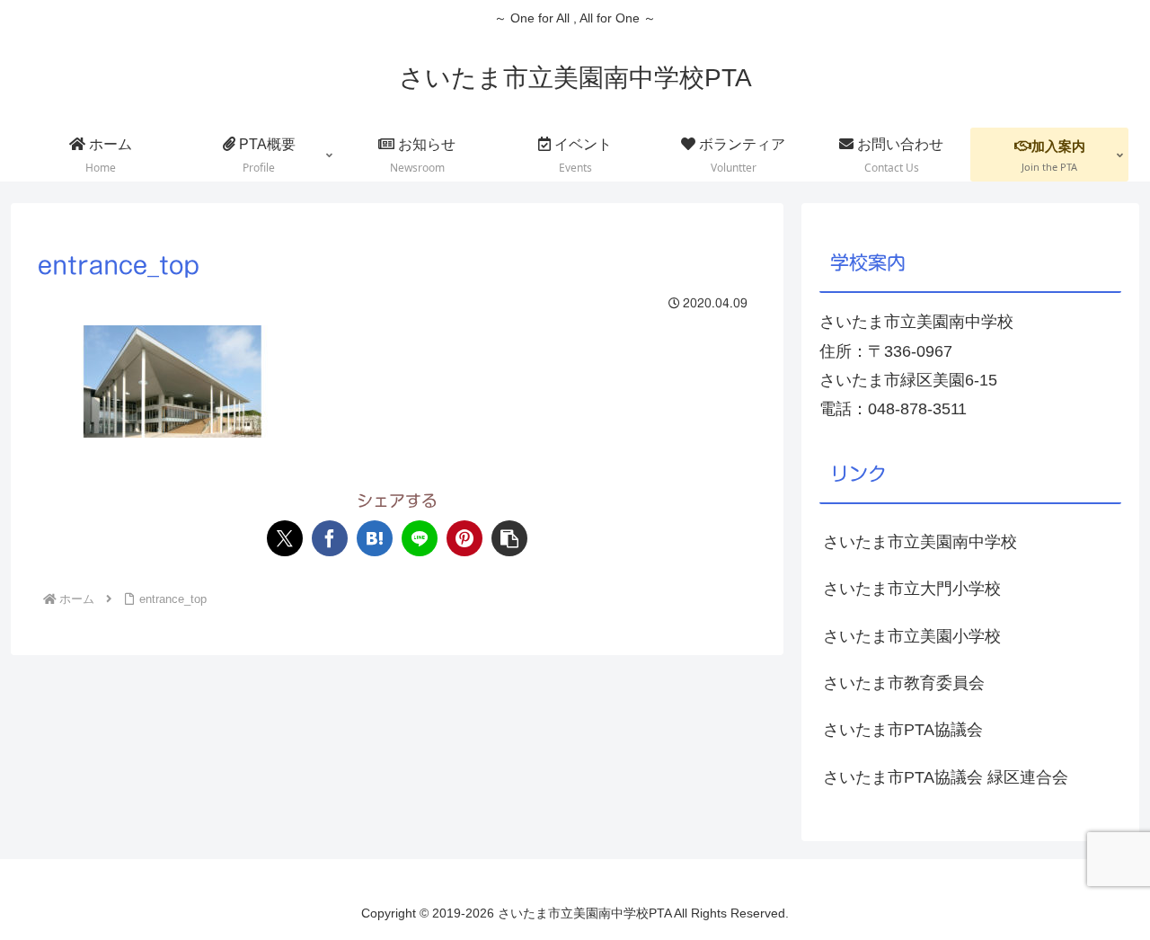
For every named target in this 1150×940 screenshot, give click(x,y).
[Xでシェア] (285, 538)
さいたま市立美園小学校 (912, 636)
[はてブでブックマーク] (375, 538)
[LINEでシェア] (420, 538)
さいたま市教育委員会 (904, 683)
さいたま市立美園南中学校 (920, 542)
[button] (509, 538)
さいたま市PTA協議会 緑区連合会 (945, 777)
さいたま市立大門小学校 (912, 589)
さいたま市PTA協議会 (903, 730)
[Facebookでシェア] (330, 538)
